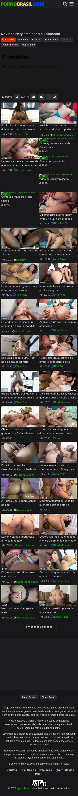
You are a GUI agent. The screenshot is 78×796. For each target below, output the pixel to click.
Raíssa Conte (24, 510)
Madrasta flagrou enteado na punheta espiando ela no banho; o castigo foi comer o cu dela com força (56, 503)
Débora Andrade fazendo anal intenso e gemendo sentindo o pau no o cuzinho (57, 539)
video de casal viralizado (54, 178)
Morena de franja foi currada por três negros (56, 288)
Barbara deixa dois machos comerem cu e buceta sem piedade (55, 253)
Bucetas (36, 39)
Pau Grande (28, 44)
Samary (21, 259)
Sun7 (57, 438)
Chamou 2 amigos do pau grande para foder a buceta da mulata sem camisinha (19, 432)
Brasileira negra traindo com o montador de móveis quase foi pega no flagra (19, 396)
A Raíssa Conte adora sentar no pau (18, 502)
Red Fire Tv (61, 223)
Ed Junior (9, 39)
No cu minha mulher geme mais (17, 610)
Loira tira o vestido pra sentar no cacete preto (57, 610)
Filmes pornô (51, 39)
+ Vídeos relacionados (39, 626)
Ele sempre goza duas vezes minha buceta (18, 574)
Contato (12, 769)
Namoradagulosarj (64, 134)
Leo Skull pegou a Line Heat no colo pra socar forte (18, 359)
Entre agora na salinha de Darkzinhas (54, 145)
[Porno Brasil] (22, 4)
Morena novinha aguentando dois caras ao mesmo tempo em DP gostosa (56, 432)
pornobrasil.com (27, 788)
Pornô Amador (29, 697)
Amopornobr (61, 580)
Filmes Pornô (48, 697)
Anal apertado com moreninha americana (57, 323)
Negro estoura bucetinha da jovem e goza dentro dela (56, 359)
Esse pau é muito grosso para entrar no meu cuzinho (19, 288)
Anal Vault (60, 259)
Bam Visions (61, 330)
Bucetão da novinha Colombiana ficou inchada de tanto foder (18, 467)
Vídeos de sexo (10, 44)
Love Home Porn (26, 545)
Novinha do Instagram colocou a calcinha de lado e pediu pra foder (57, 128)
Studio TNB (61, 616)
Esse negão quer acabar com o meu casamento (57, 574)
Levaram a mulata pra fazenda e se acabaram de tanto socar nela (19, 163)
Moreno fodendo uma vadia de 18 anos (19, 252)
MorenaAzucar (25, 474)
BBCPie (58, 366)
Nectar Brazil (23, 169)
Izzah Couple (23, 331)
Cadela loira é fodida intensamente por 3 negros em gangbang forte (57, 467)
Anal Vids (59, 294)
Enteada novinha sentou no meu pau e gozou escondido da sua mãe (18, 324)
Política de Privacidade (37, 769)
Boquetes (23, 39)
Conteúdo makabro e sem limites (17, 198)
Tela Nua (21, 294)
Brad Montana (62, 402)
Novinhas (67, 39)
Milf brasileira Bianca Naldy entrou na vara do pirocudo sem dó (55, 217)
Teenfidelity (21, 133)
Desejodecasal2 (25, 617)
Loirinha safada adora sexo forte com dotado (17, 538)
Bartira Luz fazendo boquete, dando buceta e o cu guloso (18, 127)
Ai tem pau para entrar (52, 161)
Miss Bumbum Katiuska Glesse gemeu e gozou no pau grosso (57, 395)
